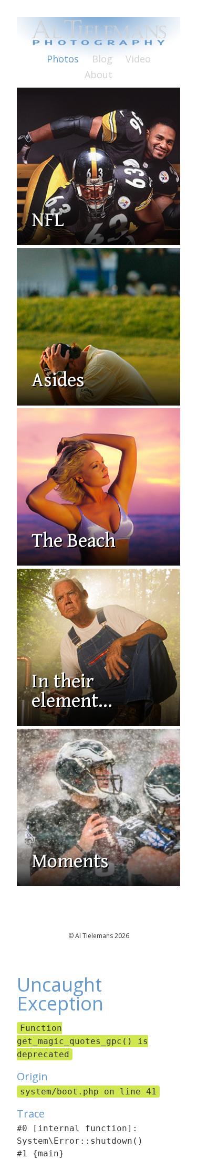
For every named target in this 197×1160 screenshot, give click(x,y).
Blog (102, 58)
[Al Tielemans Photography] (98, 39)
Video (138, 58)
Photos (63, 58)
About (98, 74)
